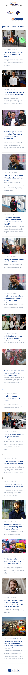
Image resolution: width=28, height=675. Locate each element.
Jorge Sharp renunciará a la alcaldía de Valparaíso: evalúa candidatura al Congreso (13, 178)
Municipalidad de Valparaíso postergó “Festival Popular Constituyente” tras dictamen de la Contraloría (13, 526)
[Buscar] (18, 19)
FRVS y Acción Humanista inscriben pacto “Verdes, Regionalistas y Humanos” (13, 54)
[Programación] (15, 19)
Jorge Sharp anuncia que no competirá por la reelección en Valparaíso (12, 398)
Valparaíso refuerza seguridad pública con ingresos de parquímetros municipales (14, 437)
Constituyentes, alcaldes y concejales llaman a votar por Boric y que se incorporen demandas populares (14, 561)
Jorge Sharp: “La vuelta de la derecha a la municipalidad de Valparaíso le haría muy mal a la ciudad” (13, 298)
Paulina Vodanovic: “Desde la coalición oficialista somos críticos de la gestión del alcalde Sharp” (14, 373)
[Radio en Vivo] (12, 19)
